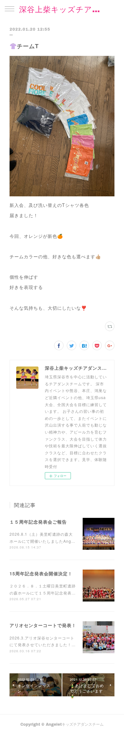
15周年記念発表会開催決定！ (41, 573)
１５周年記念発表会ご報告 (38, 521)
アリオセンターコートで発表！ (43, 625)
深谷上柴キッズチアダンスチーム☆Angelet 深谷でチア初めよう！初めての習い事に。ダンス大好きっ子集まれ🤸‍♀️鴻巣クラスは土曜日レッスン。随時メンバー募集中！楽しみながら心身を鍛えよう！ (62, 9)
